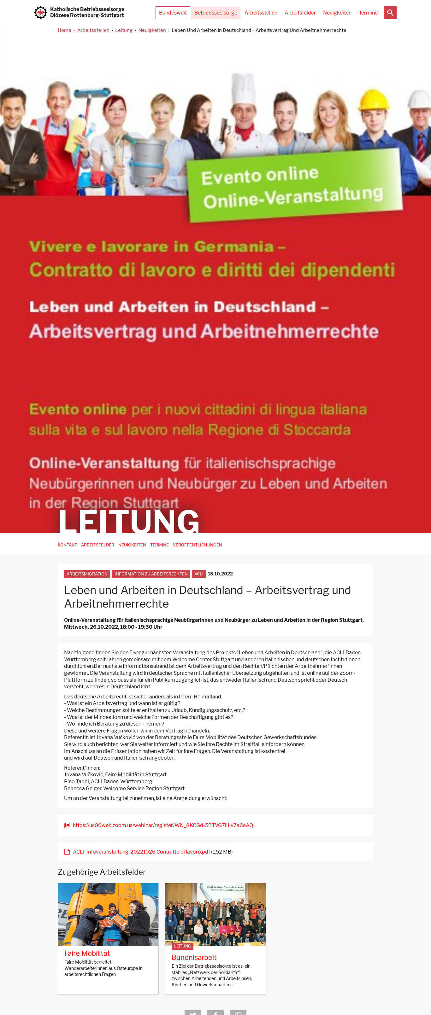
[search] (390, 12)
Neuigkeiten (337, 13)
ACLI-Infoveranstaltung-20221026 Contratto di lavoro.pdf (141, 852)
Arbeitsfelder (300, 13)
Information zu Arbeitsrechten (151, 574)
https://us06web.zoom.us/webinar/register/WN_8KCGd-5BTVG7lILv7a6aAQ (163, 825)
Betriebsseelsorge (215, 13)
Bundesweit (173, 13)
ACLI (199, 574)
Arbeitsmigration (87, 574)
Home (64, 30)
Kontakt (67, 545)
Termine (368, 13)
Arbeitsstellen (261, 13)
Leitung (124, 30)
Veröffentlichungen (197, 545)
